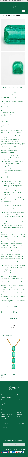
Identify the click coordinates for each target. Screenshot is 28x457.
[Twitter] (17, 319)
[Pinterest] (14, 319)
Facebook (19, 412)
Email (5, 434)
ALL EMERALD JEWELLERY (21, 397)
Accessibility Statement (7, 418)
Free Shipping (4, 377)
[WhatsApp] (10, 319)
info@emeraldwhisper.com (7, 405)
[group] (14, 358)
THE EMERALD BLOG (20, 399)
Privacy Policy (5, 416)
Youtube (19, 416)
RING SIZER (19, 398)
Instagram (19, 414)
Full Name (6, 427)
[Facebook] (12, 319)
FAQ (2, 412)
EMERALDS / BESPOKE (20, 400)
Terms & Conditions (6, 414)
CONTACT (18, 402)
